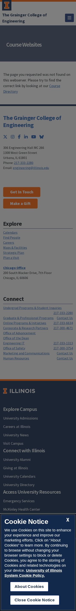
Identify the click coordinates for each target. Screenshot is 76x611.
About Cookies (29, 586)
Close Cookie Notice (35, 600)
